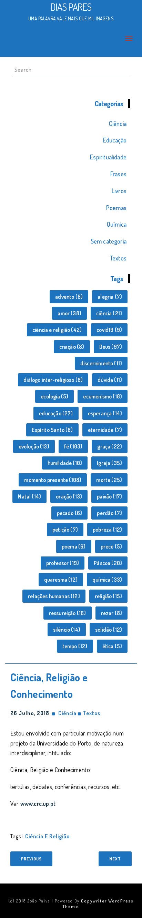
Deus (110, 346)
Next (115, 858)
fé (73, 446)
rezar (111, 613)
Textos (118, 258)
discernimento (101, 363)
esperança (105, 413)
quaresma (61, 579)
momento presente (52, 479)
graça (109, 446)
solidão (108, 629)
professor (62, 563)
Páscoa (108, 563)
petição (65, 529)
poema (74, 546)
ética (112, 646)
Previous (31, 858)
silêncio (66, 629)
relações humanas (54, 596)
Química (116, 224)
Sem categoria (108, 241)
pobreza (107, 529)
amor (69, 313)
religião (108, 596)
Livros (119, 191)
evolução (34, 446)
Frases (118, 174)
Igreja (109, 463)
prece (111, 546)
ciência (109, 313)
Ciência (117, 123)
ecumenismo (102, 396)
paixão (109, 496)
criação (71, 346)
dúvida (110, 379)
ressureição (67, 613)
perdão (109, 513)
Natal (29, 496)
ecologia (54, 396)
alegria (110, 296)
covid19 (109, 329)
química (107, 579)
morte (109, 479)
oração (69, 496)
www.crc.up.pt (37, 803)
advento (69, 296)
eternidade (105, 429)
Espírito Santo (52, 429)
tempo (75, 646)
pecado (69, 513)
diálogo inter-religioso (53, 379)
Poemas (116, 207)
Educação (114, 140)
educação (56, 413)
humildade (65, 463)
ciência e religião (57, 329)
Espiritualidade (108, 157)
